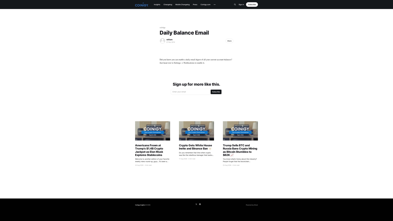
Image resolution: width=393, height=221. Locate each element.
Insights (157, 4)
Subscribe (252, 4)
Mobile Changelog (182, 4)
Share (229, 41)
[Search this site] (235, 4)
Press (195, 4)
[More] (214, 4)
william (169, 40)
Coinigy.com (205, 4)
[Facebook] (200, 204)
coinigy (162, 27)
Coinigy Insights (140, 205)
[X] (196, 204)
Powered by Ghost (252, 205)
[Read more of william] (162, 41)
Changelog (168, 4)
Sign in (241, 4)
